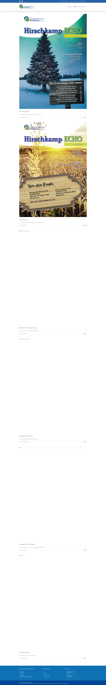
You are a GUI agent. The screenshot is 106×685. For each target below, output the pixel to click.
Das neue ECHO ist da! (24, 652)
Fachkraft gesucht (69, 675)
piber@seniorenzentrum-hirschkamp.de (44, 683)
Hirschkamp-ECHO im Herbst (26, 436)
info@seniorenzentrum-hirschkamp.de (26, 676)
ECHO (26, 117)
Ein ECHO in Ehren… (24, 219)
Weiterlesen (85, 117)
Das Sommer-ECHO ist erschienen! (27, 544)
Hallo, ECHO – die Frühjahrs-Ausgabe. (28, 327)
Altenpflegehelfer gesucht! (70, 671)
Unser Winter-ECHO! (24, 111)
